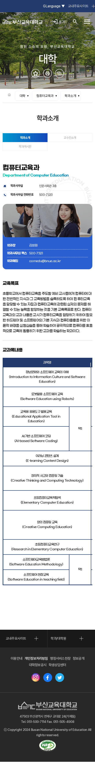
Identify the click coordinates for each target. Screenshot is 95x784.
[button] (87, 21)
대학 (22, 96)
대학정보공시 (37, 665)
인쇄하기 (47, 73)
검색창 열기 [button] (75, 21)
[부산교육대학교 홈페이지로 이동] (47, 706)
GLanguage (54, 6)
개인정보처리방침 (36, 658)
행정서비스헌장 (60, 658)
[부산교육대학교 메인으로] (22, 21)
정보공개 (78, 658)
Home (9, 95)
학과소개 (70, 96)
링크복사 (59, 73)
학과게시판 (25, 146)
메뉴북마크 (35, 73)
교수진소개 (70, 137)
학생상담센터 (57, 665)
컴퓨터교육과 (45, 96)
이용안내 (16, 658)
